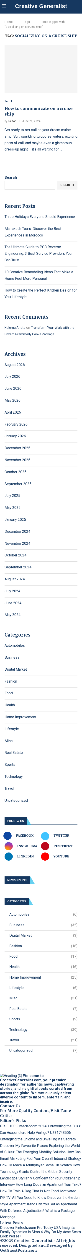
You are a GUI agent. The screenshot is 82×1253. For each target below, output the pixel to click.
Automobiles (15, 645)
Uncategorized (16, 800)
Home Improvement (20, 717)
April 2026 (13, 412)
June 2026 (13, 388)
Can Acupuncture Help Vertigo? (24, 1132)
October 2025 (15, 472)
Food (9, 693)
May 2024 (12, 615)
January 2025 (15, 519)
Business (12, 657)
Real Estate (14, 752)
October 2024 (15, 555)
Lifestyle (12, 729)
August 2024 (15, 579)
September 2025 (18, 484)
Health (10, 705)
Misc (9, 741)
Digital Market (16, 669)
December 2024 (17, 531)
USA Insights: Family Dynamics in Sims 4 (37, 1229)
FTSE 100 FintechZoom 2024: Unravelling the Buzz (40, 1126)
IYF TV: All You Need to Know (23, 1197)
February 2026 (16, 424)
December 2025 (17, 448)
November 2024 (17, 543)
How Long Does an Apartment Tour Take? (48, 1184)
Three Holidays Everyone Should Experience (40, 217)
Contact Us (10, 1106)
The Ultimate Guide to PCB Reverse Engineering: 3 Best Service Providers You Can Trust (38, 253)
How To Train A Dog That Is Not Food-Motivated (38, 1191)
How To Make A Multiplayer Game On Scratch (36, 1165)
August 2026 (15, 365)
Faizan (12, 121)
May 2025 (12, 507)
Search (11, 177)
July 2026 (12, 376)
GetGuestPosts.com (18, 1250)
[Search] (77, 6)
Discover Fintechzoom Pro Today (26, 1227)
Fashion (11, 681)
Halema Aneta (15, 327)
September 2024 (18, 567)
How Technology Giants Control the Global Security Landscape (40, 1171)
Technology (14, 776)
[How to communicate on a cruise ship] (41, 69)
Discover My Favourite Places (24, 1146)
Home (9, 21)
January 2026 (15, 436)
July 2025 (12, 495)
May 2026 (12, 400)
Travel (9, 788)
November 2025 (17, 460)
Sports (10, 764)
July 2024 (12, 591)
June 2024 (13, 603)
